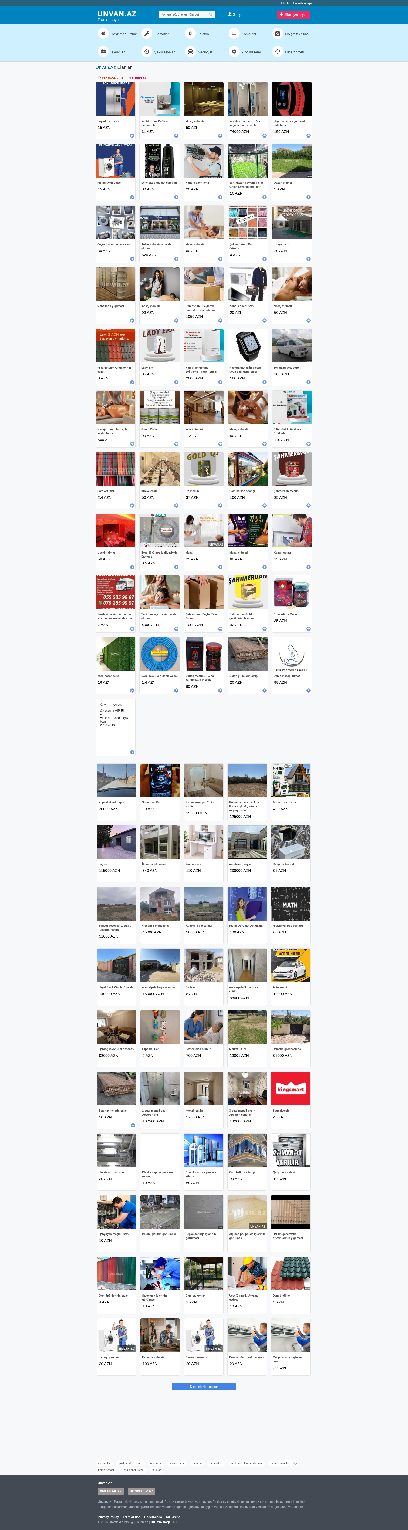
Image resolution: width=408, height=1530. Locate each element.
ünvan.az (156, 1463)
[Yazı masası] (203, 842)
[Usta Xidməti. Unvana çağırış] (247, 1273)
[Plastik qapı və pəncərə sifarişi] (203, 1150)
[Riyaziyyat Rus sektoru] (290, 904)
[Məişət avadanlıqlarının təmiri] (290, 1335)
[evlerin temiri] (204, 407)
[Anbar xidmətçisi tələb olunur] (159, 222)
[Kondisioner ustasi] (248, 284)
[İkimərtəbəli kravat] (160, 842)
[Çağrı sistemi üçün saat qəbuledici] (292, 99)
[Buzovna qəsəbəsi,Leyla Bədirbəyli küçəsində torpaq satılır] (247, 780)
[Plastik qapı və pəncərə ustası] (160, 1150)
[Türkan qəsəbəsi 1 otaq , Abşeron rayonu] (116, 904)
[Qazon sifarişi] (292, 161)
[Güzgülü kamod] (290, 842)
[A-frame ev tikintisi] (290, 780)
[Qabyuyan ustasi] (290, 1150)
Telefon (203, 34)
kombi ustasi (106, 1470)
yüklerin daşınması (130, 1463)
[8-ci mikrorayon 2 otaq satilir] (203, 780)
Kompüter (248, 34)
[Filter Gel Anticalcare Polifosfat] (292, 407)
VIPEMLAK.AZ (111, 1491)
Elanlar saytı (108, 20)
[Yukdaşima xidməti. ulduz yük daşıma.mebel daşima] (115, 592)
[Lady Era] (159, 345)
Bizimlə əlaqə (302, 3)
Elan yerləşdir (295, 14)
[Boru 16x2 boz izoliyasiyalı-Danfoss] (159, 530)
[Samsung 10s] (160, 780)
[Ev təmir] (203, 965)
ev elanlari (104, 1463)
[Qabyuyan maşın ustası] (116, 1212)
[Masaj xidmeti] (248, 407)
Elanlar (285, 3)
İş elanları (117, 52)
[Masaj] (204, 530)
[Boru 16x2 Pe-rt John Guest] (159, 654)
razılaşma (173, 1517)
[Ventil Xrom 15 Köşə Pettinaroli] (159, 99)
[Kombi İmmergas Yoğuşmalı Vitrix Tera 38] (204, 345)
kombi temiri (177, 1463)
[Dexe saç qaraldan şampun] (159, 161)
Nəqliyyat (204, 52)
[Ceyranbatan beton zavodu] (115, 222)
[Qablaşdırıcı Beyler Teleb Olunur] (204, 592)
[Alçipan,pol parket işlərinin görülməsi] (247, 1212)
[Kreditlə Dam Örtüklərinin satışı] (115, 345)
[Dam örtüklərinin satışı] (116, 1273)
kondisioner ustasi (133, 1470)
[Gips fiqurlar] (160, 1027)
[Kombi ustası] (292, 530)
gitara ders (216, 1463)
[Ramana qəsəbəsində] (290, 1027)
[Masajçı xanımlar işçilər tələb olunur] (115, 407)
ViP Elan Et (137, 78)
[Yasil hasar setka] (115, 654)
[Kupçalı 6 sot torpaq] (116, 780)
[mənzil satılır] (203, 1088)
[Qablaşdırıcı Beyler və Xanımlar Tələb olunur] (204, 284)
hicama (197, 1463)
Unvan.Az (106, 67)
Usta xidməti (294, 52)
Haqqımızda (153, 1517)
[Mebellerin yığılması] (115, 284)
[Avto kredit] (290, 965)
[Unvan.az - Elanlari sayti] (117, 13)
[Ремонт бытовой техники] (247, 1335)
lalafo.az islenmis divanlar (247, 1463)
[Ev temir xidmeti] (160, 1335)
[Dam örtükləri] (115, 469)
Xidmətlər (161, 34)
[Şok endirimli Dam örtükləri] (248, 222)
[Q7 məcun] (204, 469)
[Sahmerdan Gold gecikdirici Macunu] (248, 592)
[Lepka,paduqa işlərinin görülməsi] (203, 1212)
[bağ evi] (116, 842)
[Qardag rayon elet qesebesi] (116, 1027)
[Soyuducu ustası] (115, 99)
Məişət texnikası (296, 34)
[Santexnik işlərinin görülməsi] (160, 1273)
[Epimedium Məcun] (292, 592)
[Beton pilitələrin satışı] (248, 654)
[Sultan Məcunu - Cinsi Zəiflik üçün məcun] (204, 654)
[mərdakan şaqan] (247, 842)
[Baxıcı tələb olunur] (203, 1027)
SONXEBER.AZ (141, 1491)
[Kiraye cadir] (159, 469)
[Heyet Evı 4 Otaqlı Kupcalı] (116, 965)
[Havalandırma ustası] (116, 1150)
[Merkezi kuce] (247, 1027)
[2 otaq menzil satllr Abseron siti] (160, 1088)
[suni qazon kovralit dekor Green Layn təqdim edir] (248, 161)
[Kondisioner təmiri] (204, 161)
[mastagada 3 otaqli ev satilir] (247, 965)
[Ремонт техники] (203, 1335)
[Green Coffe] (159, 407)
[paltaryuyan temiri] (116, 1335)
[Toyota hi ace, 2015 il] (292, 345)
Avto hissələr (251, 52)
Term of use (131, 1517)
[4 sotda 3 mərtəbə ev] (160, 904)
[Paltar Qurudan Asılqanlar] (247, 904)
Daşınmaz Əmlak (123, 34)
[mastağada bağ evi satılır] (160, 965)
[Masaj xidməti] (204, 99)
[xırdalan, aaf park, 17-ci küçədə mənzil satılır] (248, 99)
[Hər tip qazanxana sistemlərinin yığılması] (290, 1212)
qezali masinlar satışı (284, 1463)
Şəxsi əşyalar (164, 52)
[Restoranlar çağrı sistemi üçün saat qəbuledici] (248, 345)
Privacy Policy (108, 1517)
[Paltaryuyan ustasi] (115, 161)
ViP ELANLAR (112, 78)
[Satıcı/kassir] (290, 1088)
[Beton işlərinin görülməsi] (160, 1212)
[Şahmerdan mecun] (292, 469)
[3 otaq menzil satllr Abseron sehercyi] (247, 1088)
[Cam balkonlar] (203, 1273)
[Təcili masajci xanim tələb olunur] (159, 592)
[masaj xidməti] (159, 284)
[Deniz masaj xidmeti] (292, 654)
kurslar (156, 1470)
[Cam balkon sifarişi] (248, 469)
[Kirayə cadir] (292, 222)
